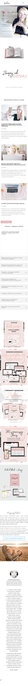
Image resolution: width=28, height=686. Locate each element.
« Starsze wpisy (6, 222)
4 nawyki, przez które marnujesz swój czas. (13, 203)
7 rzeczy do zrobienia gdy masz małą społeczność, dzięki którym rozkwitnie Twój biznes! (11, 125)
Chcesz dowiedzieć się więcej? (14, 538)
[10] (1, 679)
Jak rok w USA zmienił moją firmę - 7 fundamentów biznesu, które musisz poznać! (13, 164)
